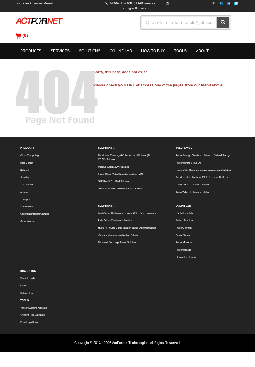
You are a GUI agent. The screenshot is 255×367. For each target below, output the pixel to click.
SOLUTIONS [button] (89, 51)
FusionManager (184, 242)
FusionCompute (184, 227)
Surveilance (26, 206)
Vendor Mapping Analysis (33, 307)
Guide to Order (28, 278)
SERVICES (60, 51)
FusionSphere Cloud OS (188, 162)
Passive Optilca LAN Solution (113, 166)
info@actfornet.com (137, 8)
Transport (25, 199)
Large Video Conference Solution (193, 184)
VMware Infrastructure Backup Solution (118, 235)
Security (24, 177)
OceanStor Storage (186, 257)
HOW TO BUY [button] (153, 51)
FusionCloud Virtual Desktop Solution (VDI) (121, 174)
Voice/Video (26, 184)
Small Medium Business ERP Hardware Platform (202, 177)
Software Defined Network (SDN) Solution (120, 188)
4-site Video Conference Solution (193, 192)
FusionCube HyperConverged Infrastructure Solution (203, 170)
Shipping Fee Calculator (32, 315)
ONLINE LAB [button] (121, 51)
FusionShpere (183, 235)
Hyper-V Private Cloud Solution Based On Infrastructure (127, 227)
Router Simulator (185, 213)
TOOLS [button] (180, 51)
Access (24, 192)
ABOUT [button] (202, 51)
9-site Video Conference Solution (115, 220)
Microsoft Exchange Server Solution (117, 242)
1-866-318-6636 (121, 3)
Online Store (26, 293)
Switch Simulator (185, 220)
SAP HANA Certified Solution (113, 181)
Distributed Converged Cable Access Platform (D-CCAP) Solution (124, 157)
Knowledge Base (29, 322)
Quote (23, 285)
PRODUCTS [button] (30, 51)
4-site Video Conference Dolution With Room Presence (127, 213)
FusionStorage (183, 250)
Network (24, 170)
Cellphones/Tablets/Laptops (34, 213)
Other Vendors (27, 221)
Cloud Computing (29, 155)
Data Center (26, 162)
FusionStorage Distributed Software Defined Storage (203, 155)
